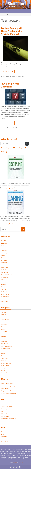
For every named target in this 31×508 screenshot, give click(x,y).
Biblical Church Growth (7, 382)
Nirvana (15, 461)
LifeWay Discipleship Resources (8, 417)
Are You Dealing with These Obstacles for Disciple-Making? (12, 31)
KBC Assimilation (5, 413)
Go (27, 143)
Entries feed (4, 435)
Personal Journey (5, 276)
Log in (2, 433)
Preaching (3, 281)
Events (3, 254)
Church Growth (5, 247)
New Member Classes (6, 274)
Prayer (2, 278)
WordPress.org (4, 440)
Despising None (5, 387)
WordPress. (20, 461)
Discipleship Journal (6, 408)
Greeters (3, 257)
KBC (2, 410)
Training (3, 298)
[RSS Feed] (17, 466)
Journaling (4, 259)
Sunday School (5, 295)
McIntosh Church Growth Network (9, 420)
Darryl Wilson (6, 76)
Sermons (3, 288)
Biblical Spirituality (5, 403)
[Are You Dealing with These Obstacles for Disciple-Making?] (15, 48)
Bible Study (4, 242)
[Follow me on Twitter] (11, 466)
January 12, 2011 (13, 127)
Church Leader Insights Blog (8, 385)
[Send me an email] (14, 466)
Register (3, 431)
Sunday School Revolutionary (8, 392)
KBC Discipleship (5, 415)
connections (4, 249)
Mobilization (4, 269)
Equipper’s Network (6, 390)
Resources (3, 283)
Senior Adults (4, 286)
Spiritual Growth (5, 293)
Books (2, 244)
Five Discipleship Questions (10, 85)
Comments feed (5, 438)
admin (4, 127)
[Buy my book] (20, 466)
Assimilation (4, 240)
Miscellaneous (4, 266)
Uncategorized (4, 300)
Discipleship (4, 252)
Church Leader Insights (7, 405)
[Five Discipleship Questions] (15, 96)
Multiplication (4, 271)
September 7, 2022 (16, 76)
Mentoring (3, 264)
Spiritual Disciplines (6, 291)
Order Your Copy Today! (6, 223)
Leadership (4, 261)
